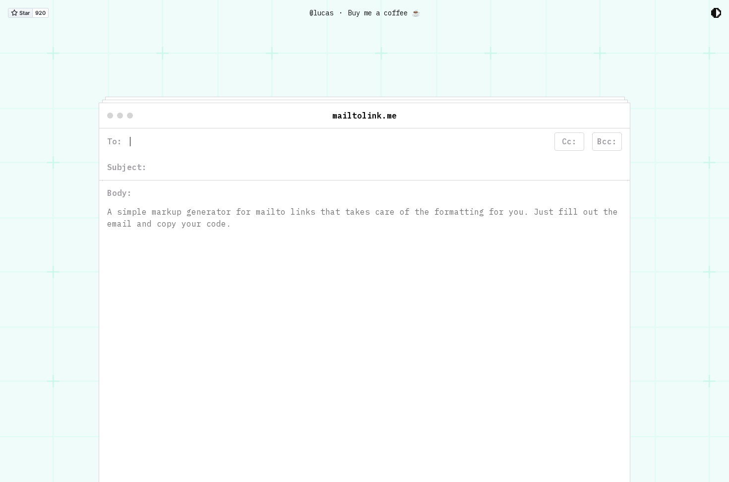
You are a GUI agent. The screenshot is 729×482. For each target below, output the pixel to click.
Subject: (127, 167)
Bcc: (607, 142)
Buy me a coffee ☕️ (384, 12)
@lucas (321, 12)
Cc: (569, 142)
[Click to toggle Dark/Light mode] (716, 13)
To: (114, 141)
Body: (119, 193)
